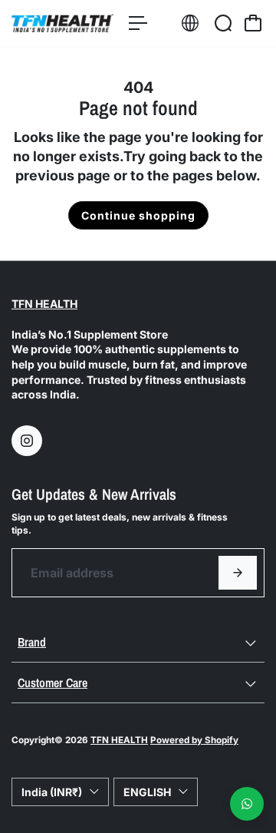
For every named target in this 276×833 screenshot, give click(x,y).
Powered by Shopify (194, 740)
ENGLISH (147, 791)
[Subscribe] (238, 572)
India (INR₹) (51, 791)
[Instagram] (27, 440)
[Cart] (253, 23)
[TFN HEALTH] (62, 22)
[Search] (223, 23)
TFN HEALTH (44, 303)
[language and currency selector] (190, 23)
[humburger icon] (138, 23)
